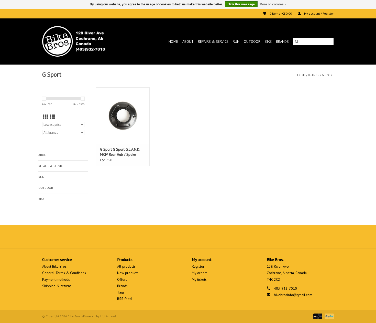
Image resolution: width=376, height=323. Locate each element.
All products (126, 266)
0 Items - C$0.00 (281, 13)
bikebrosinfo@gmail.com (293, 295)
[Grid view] (45, 117)
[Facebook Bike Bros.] (169, 236)
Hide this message (241, 4)
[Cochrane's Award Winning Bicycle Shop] (82, 41)
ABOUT (188, 41)
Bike (268, 41)
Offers (122, 279)
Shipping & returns (56, 286)
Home (173, 41)
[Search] (297, 41)
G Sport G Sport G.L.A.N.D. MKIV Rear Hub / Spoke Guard (120, 152)
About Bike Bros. (54, 266)
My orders (199, 272)
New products (127, 272)
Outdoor (252, 41)
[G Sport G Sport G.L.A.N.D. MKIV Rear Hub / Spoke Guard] (123, 115)
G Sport (328, 75)
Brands (282, 41)
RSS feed (124, 298)
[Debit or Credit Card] (317, 316)
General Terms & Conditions (64, 272)
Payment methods (56, 279)
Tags (121, 292)
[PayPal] (328, 316)
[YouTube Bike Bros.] (197, 236)
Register (198, 266)
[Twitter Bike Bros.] (179, 236)
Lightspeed (108, 316)
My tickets (199, 279)
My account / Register (318, 13)
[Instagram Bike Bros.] (206, 236)
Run (236, 41)
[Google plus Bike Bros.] (188, 236)
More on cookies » (273, 4)
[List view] (52, 117)
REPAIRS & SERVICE (213, 41)
